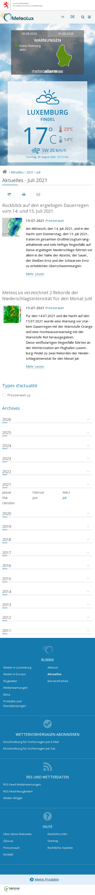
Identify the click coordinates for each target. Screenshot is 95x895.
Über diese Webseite (17, 834)
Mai (5, 497)
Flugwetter (10, 681)
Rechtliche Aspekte (60, 848)
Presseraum (54, 220)
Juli (38, 172)
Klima (6, 695)
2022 (6, 471)
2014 (6, 591)
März (66, 492)
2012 (6, 617)
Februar (38, 492)
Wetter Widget (12, 798)
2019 (6, 526)
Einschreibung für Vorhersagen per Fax (29, 748)
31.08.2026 (66, 34)
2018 (6, 539)
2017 (6, 552)
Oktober (8, 503)
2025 (6, 432)
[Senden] (38, 194)
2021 (30, 172)
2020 (6, 513)
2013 (6, 604)
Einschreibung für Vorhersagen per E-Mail (31, 742)
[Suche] (83, 17)
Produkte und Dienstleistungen (14, 703)
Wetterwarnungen (15, 688)
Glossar (8, 841)
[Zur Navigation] (90, 17)
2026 (6, 419)
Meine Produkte (47, 879)
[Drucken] (24, 194)
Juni (35, 497)
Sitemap (53, 841)
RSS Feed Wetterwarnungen (22, 784)
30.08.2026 (29, 34)
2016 (6, 565)
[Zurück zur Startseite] (17, 19)
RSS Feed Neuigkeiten (18, 791)
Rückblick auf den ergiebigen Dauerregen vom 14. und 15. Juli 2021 (45, 208)
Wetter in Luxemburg (17, 667)
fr (62, 17)
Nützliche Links (57, 834)
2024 (6, 445)
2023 (6, 458)
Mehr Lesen (35, 274)
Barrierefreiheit (58, 681)
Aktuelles (17, 172)
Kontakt (8, 854)
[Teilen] (9, 194)
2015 (6, 578)
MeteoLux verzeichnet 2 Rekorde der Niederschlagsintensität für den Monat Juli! (47, 296)
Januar (6, 492)
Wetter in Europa (14, 674)
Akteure (53, 667)
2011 (6, 630)
